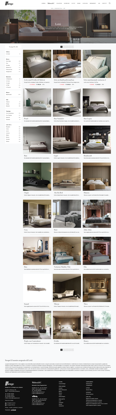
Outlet (73, 3)
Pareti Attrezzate (63, 389)
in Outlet (8, 53)
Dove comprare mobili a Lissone (93, 405)
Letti (64, 8)
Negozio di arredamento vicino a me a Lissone (96, 403)
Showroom (66, 3)
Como (7, 128)
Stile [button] (7, 99)
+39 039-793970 (10, 395)
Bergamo (8, 126)
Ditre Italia (8, 61)
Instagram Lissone (11, 403)
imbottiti (8, 117)
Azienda (43, 3)
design (7, 103)
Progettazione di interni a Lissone (94, 402)
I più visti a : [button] (9, 124)
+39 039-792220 (10, 393)
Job (99, 3)
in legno (8, 83)
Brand (78, 3)
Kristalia (8, 65)
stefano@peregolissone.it (14, 398)
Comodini (61, 402)
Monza (7, 137)
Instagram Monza (11, 404)
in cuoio (8, 81)
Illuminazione (89, 383)
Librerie (60, 388)
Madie (60, 391)
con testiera (9, 115)
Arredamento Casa (58, 8)
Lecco (7, 131)
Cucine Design (62, 383)
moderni (8, 106)
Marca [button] (7, 59)
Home (52, 8)
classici (8, 101)
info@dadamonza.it (39, 393)
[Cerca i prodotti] (110, 3)
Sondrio (8, 139)
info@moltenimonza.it (40, 392)
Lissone (8, 133)
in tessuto (8, 87)
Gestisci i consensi (18, 407)
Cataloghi (85, 3)
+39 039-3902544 (37, 390)
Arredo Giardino (89, 394)
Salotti (60, 393)
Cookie (10, 407)
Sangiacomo (9, 71)
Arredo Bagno (62, 396)
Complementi (89, 385)
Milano (7, 135)
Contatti (104, 3)
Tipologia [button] (8, 111)
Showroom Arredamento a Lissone (94, 400)
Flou (7, 63)
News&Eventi (93, 3)
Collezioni (59, 3)
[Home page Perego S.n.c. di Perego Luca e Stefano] (14, 3)
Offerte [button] (8, 51)
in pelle (7, 85)
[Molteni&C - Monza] (51, 3)
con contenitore (10, 113)
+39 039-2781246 (11, 396)
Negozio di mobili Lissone (92, 398)
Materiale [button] (8, 76)
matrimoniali (8, 94)
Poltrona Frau (9, 69)
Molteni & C (8, 67)
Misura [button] (7, 92)
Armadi (60, 404)
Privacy (6, 407)
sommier (8, 119)
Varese (7, 141)
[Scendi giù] (57, 38)
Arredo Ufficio (89, 389)
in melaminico (9, 78)
